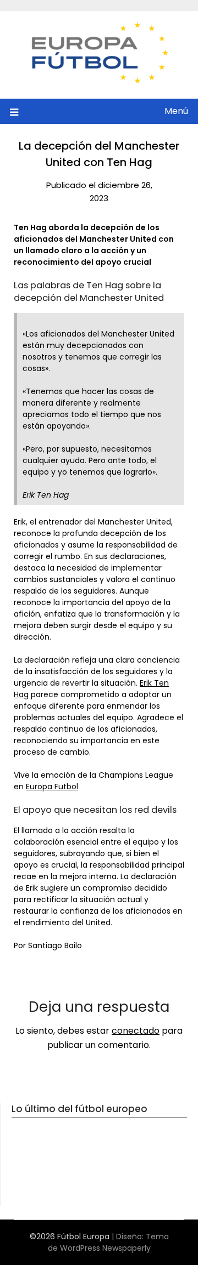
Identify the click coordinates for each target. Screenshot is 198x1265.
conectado (136, 1030)
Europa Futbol (52, 786)
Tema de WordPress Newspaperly (108, 1242)
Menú (176, 111)
